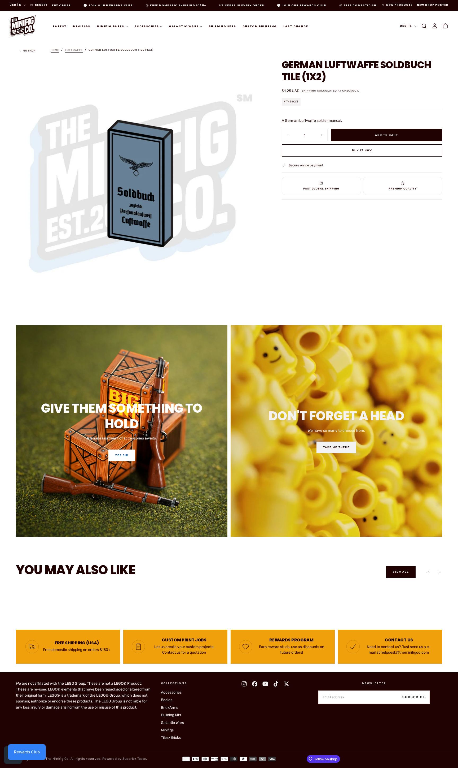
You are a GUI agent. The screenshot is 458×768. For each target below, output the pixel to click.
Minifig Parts (110, 26)
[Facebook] (255, 684)
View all (401, 571)
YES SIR (122, 455)
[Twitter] (286, 684)
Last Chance (295, 26)
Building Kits (171, 715)
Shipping (309, 90)
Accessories (146, 26)
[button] (424, 26)
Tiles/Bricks (171, 737)
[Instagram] (244, 684)
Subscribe (413, 697)
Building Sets (222, 26)
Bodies (166, 700)
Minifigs (81, 26)
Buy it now (362, 150)
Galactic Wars (184, 26)
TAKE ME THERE (336, 447)
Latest (60, 26)
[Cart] (445, 26)
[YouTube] (265, 684)
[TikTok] (276, 684)
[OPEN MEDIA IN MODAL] (256, 299)
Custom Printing (260, 26)
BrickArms (169, 707)
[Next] (439, 572)
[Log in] (434, 26)
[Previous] (428, 572)
